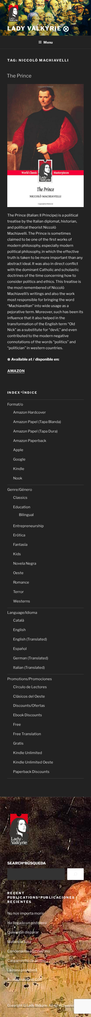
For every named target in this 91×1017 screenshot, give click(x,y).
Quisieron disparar (23, 932)
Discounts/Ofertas (29, 705)
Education (21, 507)
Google (19, 459)
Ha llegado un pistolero (27, 923)
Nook (17, 478)
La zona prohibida (22, 970)
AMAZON (16, 371)
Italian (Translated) (29, 667)
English (19, 630)
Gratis (18, 743)
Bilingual (26, 515)
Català (18, 620)
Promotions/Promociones (29, 679)
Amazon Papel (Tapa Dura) (35, 431)
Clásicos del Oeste (29, 696)
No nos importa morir (25, 913)
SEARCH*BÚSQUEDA (26, 863)
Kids (17, 554)
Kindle (18, 469)
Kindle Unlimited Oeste (33, 762)
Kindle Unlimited (27, 753)
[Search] (75, 874)
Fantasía (20, 544)
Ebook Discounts (27, 715)
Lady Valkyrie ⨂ (38, 28)
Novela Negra (24, 563)
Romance (21, 582)
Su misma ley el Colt (24, 979)
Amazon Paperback (29, 441)
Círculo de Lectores (30, 687)
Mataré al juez (19, 942)
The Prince (19, 76)
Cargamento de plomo (26, 960)
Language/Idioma (22, 612)
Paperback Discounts (31, 772)
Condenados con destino (28, 951)
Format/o (15, 404)
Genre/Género (19, 489)
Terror (18, 592)
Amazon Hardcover (29, 412)
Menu (48, 42)
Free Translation (27, 734)
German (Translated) (30, 658)
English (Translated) (30, 639)
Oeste (18, 573)
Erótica (19, 535)
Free (17, 724)
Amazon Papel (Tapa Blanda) (37, 422)
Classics (20, 497)
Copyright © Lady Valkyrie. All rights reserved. (42, 1005)
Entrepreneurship (28, 526)
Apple (18, 450)
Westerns (21, 601)
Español (20, 649)
